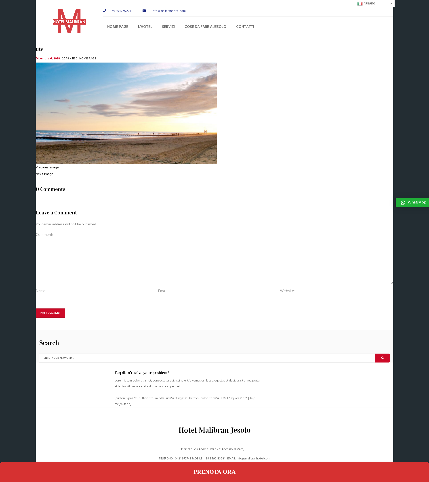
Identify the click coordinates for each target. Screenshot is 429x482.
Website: (287, 291)
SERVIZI (168, 27)
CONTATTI (245, 27)
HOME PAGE (117, 27)
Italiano (369, 3)
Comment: (44, 235)
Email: (162, 291)
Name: (41, 291)
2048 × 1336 (69, 58)
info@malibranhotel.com (253, 458)
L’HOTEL (145, 27)
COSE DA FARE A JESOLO (205, 27)
